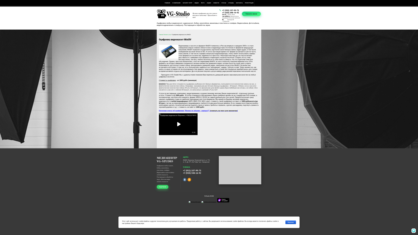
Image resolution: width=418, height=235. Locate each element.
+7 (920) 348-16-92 (230, 13)
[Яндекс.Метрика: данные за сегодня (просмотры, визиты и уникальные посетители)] (195, 202)
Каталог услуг (167, 34)
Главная (161, 34)
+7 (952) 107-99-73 (230, 10)
